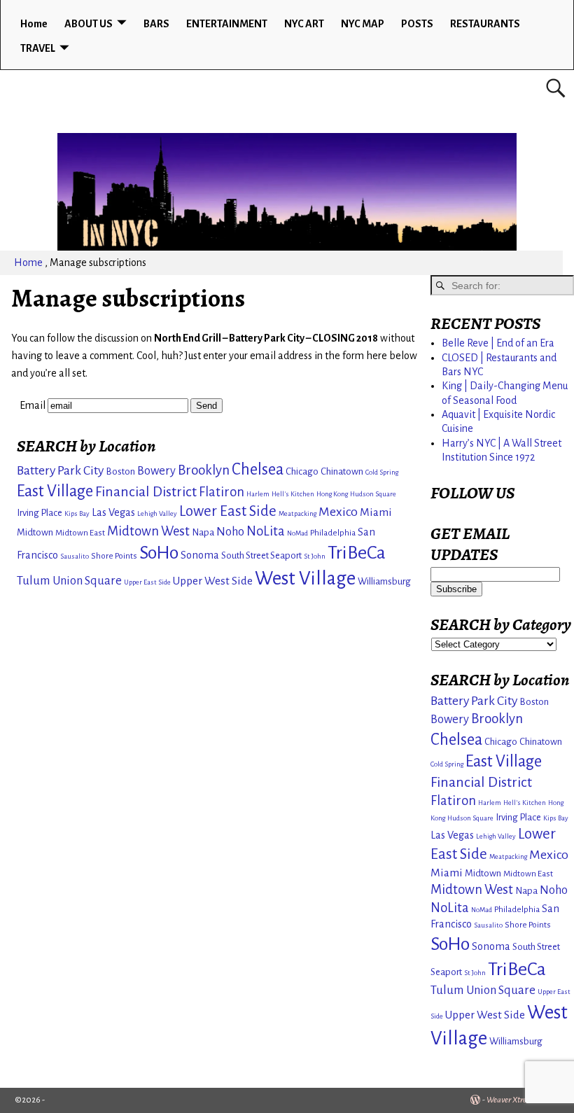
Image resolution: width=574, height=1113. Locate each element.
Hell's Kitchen (293, 494)
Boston (120, 471)
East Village (55, 491)
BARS (156, 23)
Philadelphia (333, 533)
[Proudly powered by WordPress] (475, 1100)
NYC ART (304, 23)
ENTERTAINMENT (226, 23)
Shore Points (114, 556)
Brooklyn (204, 470)
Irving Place (39, 512)
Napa (203, 532)
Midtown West (148, 531)
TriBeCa (357, 552)
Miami (376, 512)
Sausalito (74, 556)
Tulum (33, 580)
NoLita (265, 531)
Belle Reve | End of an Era (498, 343)
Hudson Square (373, 494)
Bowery (156, 470)
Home (34, 23)
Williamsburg (384, 581)
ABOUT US (88, 23)
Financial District (146, 491)
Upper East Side (147, 582)
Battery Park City (60, 470)
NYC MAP (362, 23)
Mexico (338, 512)
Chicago (302, 471)
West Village (305, 578)
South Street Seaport (261, 555)
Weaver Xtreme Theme (522, 1100)
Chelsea (258, 469)
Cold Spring (381, 472)
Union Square (87, 580)
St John (315, 556)
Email (33, 405)
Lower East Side (227, 511)
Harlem (258, 494)
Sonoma (200, 555)
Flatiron (221, 492)
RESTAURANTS (485, 23)
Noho (230, 531)
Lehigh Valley (157, 513)
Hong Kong (332, 494)
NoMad (297, 533)
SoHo (158, 552)
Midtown (35, 532)
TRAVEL (37, 48)
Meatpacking (297, 513)
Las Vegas (113, 512)
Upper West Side (213, 581)
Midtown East (80, 533)
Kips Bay (77, 513)
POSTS (417, 23)
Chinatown (342, 471)
